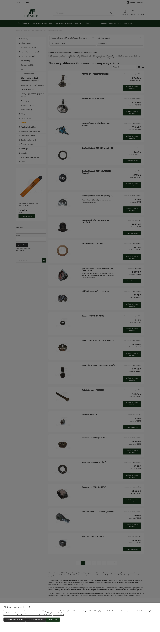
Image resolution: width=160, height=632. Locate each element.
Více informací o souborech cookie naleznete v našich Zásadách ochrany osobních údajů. (33, 615)
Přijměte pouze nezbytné (14, 619)
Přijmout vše (53, 619)
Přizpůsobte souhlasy (36, 619)
